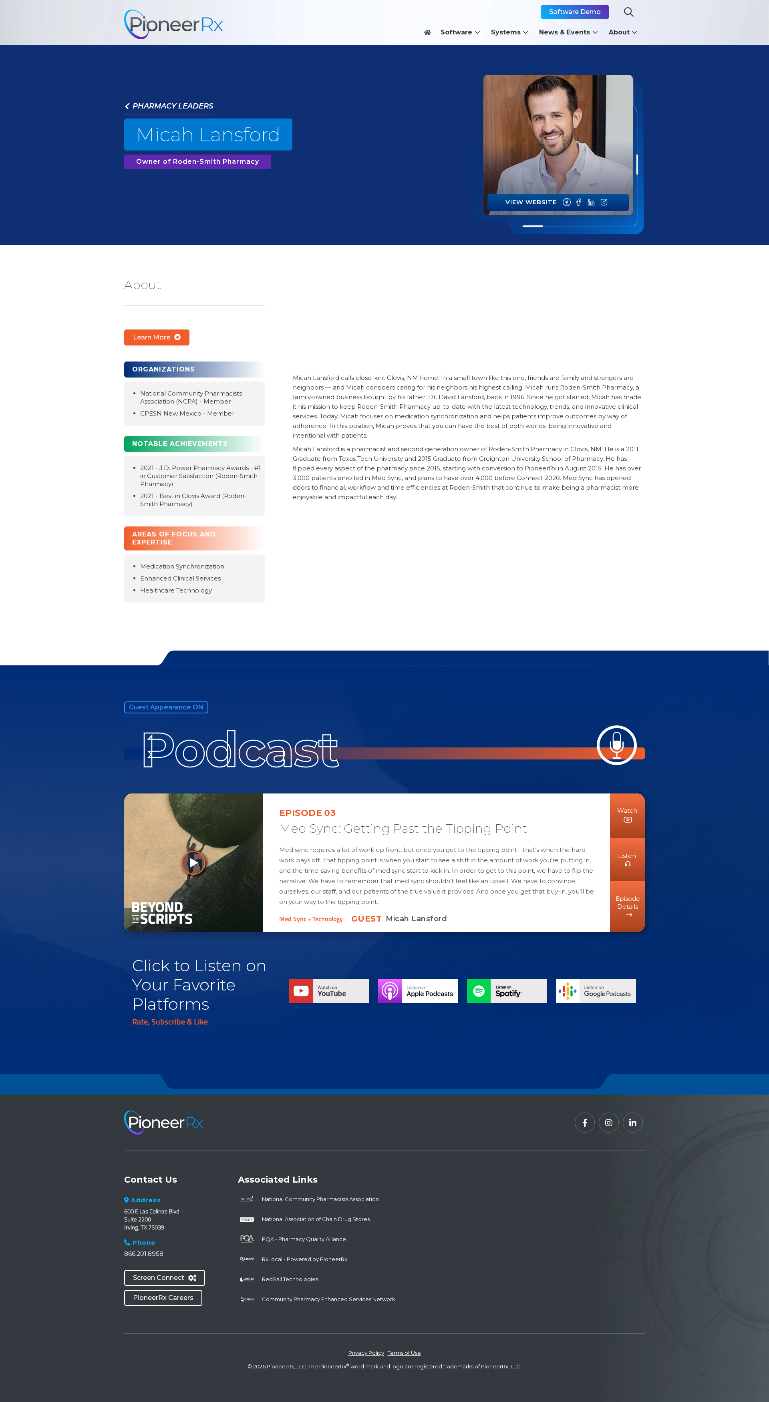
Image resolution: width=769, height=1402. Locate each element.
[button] (462, 32)
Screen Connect (164, 1277)
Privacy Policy (366, 1353)
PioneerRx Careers (163, 1298)
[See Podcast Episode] (567, 202)
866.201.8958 (143, 1253)
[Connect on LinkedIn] (591, 202)
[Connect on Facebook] (579, 202)
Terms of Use (404, 1353)
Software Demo (575, 12)
